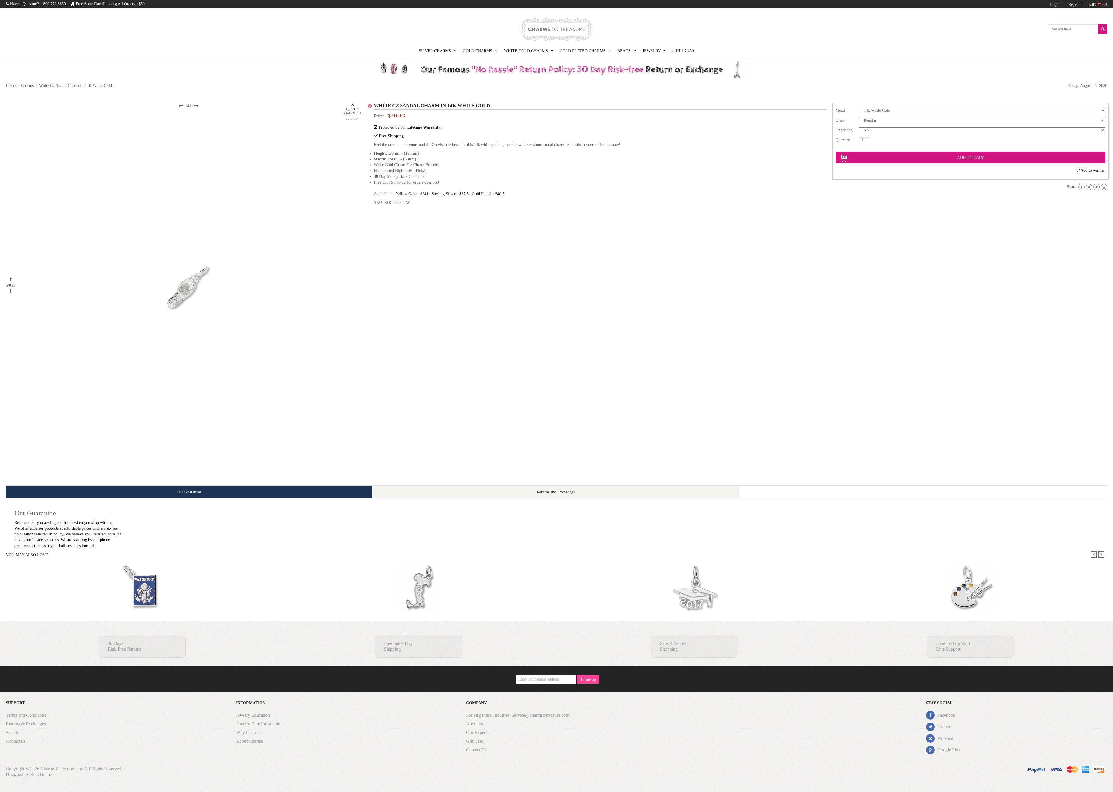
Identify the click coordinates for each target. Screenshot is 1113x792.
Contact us (15, 741)
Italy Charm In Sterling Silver (418, 599)
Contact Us (476, 749)
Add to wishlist (1093, 170)
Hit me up (587, 679)
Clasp (840, 120)
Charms (27, 85)
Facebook (945, 715)
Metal (840, 110)
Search (12, 732)
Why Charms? (249, 732)
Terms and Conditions (26, 715)
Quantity (843, 140)
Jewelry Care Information (259, 723)
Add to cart (970, 158)
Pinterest (944, 738)
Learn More (352, 119)
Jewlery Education (253, 715)
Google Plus (948, 749)
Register (1075, 4)
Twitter (943, 726)
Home (11, 85)
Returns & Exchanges (26, 723)
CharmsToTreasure (58, 768)
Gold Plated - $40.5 (488, 194)
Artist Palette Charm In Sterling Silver (971, 599)
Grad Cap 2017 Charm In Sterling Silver (694, 599)
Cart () (1098, 4)
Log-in (1055, 4)
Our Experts (477, 732)
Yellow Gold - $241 (412, 194)
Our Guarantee (189, 492)
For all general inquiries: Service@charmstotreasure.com (517, 715)
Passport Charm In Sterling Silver (142, 599)
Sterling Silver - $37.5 (450, 194)
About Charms (249, 741)
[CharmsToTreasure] (556, 29)
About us (474, 723)
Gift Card (474, 741)
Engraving (844, 130)
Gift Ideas (683, 50)
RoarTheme (41, 774)
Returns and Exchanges (556, 492)
